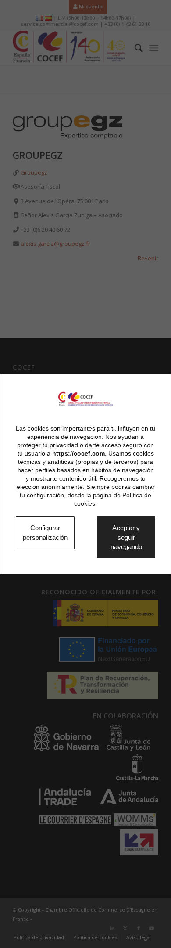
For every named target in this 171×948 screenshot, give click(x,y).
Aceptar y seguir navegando (133, 537)
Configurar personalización (50, 532)
